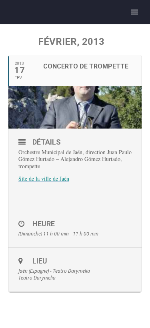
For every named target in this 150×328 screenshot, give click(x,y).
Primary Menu (134, 12)
